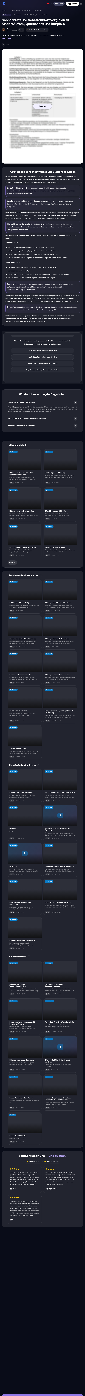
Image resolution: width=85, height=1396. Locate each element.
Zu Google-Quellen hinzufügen (38, 30)
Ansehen (42, 106)
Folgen (21, 30)
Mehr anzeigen (7, 39)
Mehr (11, 562)
